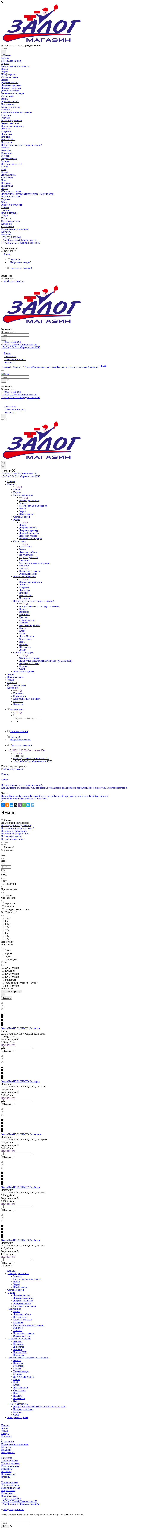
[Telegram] (32, 805)
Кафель (5, 787)
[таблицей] (7, 841)
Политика (6, 1471)
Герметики (24, 796)
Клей (91, 796)
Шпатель (30, 798)
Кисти (86, 796)
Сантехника (25, 546)
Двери (22, 525)
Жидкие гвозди (46, 796)
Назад (19, 487)
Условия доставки (10, 1463)
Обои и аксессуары (29, 658)
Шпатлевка (41, 798)
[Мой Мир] (11, 805)
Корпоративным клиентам (14, 1444)
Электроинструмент (116, 787)
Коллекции (7, 1493)
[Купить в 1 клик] (2, 1006)
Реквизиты (6, 1468)
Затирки (58, 796)
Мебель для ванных (29, 500)
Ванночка (14, 796)
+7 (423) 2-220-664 (11, 237)
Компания (18, 693)
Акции (4, 1428)
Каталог (17, 489)
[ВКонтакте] (3, 805)
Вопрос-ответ (8, 1490)
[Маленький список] (2, 844)
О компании (7, 1441)
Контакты (6, 1447)
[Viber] (20, 805)
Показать (6, 998)
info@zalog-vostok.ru (13, 281)
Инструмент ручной (72, 796)
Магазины (6, 1458)
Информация (8, 1452)
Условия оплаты (9, 1460)
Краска (98, 796)
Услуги (4, 1430)
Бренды (5, 1433)
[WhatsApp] (24, 805)
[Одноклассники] (7, 805)
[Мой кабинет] (2, 403)
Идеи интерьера (9, 1496)
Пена (23, 798)
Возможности (8, 1474)
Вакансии (6, 1449)
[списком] (5, 841)
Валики (5, 796)
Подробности (8, 1045)
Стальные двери (37, 787)
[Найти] (3, 52)
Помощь (5, 1477)
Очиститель (15, 798)
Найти (5, 1526)
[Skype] (28, 805)
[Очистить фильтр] (3, 994)
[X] (15, 805)
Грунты (34, 796)
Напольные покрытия (30, 582)
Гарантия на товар (10, 1466)
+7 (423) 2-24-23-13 (20, 242)
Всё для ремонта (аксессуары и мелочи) (39, 606)
